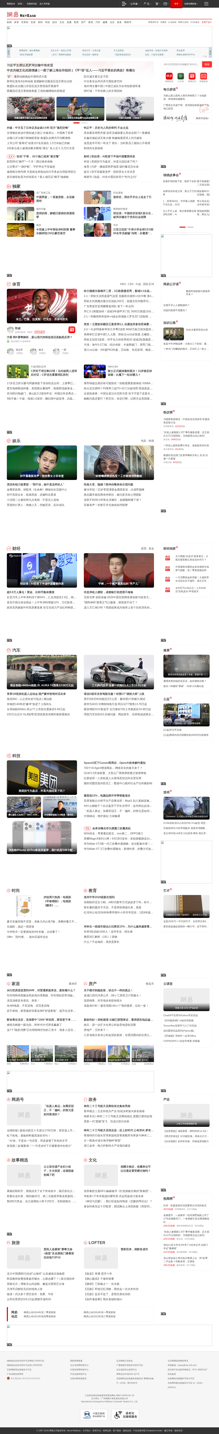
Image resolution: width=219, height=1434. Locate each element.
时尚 (16, 890)
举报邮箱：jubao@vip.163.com (182, 1365)
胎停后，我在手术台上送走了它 (132, 197)
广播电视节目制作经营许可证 (129, 1365)
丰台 (33, 1064)
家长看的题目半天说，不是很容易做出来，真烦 (112, 907)
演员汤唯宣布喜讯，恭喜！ (23, 1000)
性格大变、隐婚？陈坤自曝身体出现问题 (108, 484)
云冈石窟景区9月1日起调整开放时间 (29, 1299)
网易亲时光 (153, 22)
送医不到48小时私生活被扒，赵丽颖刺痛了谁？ (113, 499)
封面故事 (55, 54)
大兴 (110, 1064)
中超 (138, 284)
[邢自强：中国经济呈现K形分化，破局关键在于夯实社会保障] (97, 214)
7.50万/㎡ (48, 1064)
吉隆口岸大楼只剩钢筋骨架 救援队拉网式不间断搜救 (38, 138)
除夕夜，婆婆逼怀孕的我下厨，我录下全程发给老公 (186, 183)
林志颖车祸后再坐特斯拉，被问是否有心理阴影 (112, 494)
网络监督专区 (201, 13)
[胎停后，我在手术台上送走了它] (97, 197)
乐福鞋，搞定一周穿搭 (20, 926)
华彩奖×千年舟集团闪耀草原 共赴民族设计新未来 (114, 1196)
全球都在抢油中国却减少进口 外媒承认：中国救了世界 (40, 132)
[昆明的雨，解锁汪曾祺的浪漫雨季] (20, 214)
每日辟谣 (169, 89)
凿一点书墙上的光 (59, 50)
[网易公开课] (135, 3)
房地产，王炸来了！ (96, 1029)
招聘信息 (107, 1430)
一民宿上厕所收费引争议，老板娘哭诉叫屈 (186, 445)
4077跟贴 (190, 1265)
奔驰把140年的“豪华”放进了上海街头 (29, 704)
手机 (87, 828)
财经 (40, 22)
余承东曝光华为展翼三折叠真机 (111, 828)
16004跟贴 (189, 1239)
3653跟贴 (193, 1252)
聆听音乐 (86, 50)
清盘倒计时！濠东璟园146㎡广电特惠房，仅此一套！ (116, 1005)
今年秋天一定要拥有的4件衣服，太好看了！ (33, 931)
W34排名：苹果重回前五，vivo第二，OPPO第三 (113, 833)
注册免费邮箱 (190, 4)
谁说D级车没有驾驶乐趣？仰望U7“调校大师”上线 (114, 693)
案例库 (73, 983)
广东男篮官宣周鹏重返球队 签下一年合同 (109, 306)
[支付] (157, 3)
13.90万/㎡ (149, 1064)
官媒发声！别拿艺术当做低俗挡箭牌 (106, 504)
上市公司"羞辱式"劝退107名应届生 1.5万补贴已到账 (38, 143)
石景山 (87, 1064)
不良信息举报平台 (78, 1374)
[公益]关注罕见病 (172, 729)
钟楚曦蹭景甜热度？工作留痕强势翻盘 (114, 171)
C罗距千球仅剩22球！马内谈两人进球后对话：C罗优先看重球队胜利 (54, 373)
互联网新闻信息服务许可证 (19, 1369)
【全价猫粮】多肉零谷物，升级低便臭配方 (186, 1141)
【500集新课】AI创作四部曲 (178, 1020)
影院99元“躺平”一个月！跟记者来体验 (30, 161)
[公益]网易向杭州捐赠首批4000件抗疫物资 (186, 735)
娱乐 (54, 22)
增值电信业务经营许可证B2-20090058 (24, 1365)
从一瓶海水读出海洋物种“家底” (102, 1140)
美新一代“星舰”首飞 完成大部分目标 (106, 1121)
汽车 (97, 22)
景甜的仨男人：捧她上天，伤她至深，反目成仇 (35, 504)
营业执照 (172, 1374)
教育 (76, 22)
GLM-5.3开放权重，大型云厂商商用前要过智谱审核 (115, 773)
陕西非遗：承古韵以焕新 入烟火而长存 (30, 90)
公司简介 (87, 1430)
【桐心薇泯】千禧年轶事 (99, 1278)
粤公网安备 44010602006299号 (25, 1378)
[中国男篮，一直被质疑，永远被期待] (20, 197)
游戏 (166, 792)
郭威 (18, 328)
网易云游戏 (183, 22)
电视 (151, 440)
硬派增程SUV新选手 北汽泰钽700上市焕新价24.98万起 (117, 709)
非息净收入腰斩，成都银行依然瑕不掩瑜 (108, 592)
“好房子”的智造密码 (95, 76)
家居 (90, 22)
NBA (123, 284)
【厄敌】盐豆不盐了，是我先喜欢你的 (107, 1294)
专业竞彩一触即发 (185, 54)
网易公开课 (171, 284)
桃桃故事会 (171, 175)
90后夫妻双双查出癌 (197, 329)
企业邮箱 (172, 22)
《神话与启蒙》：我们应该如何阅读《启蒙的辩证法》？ (118, 1201)
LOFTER (97, 1242)
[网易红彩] (71, 329)
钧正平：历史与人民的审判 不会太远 (106, 127)
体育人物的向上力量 (154, 54)
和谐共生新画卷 (93, 148)
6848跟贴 (199, 1226)
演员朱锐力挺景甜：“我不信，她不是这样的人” (35, 484)
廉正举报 (168, 1430)
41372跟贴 (192, 1209)
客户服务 (117, 1430)
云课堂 (168, 983)
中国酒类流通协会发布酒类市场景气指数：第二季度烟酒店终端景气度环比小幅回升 (192, 568)
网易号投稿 (202, 118)
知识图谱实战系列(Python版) (178, 1030)
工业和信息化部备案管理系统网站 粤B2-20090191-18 (109, 1395)
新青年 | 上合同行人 (96, 90)
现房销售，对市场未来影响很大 (103, 1000)
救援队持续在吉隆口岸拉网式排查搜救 (30, 81)
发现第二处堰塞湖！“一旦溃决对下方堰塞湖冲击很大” (39, 1145)
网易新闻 (21, 14)
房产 (83, 22)
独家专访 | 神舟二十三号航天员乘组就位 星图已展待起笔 (118, 1116)
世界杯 (24, 22)
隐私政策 (127, 1430)
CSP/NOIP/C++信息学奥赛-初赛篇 (181, 1041)
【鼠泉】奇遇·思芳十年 (98, 1273)
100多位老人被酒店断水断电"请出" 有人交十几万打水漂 (40, 148)
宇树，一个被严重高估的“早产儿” (111, 156)
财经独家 (169, 548)
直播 (69, 22)
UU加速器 (194, 22)
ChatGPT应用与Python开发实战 (180, 1015)
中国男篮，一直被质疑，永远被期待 (55, 199)
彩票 (33, 22)
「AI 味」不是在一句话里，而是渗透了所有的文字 (37, 1140)
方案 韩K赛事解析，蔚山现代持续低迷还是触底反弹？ (40, 337)
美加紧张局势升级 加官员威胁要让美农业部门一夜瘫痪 (117, 132)
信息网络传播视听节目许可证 (181, 1378)
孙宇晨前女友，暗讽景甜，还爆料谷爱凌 (31, 494)
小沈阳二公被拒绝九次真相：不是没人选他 (33, 499)
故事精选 (20, 1160)
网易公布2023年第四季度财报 (40, 1316)
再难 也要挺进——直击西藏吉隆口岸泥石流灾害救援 (38, 76)
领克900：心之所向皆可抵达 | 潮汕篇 (29, 699)
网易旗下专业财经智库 (29, 50)
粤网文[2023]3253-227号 (127, 1374)
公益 (166, 699)
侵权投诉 (178, 1430)
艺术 (166, 890)
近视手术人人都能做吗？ (176, 305)
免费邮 (163, 22)
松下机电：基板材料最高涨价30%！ (29, 1135)
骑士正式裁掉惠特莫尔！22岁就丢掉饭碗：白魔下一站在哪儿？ (130, 373)
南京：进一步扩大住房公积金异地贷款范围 (110, 1024)
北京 (112, 22)
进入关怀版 (45, 4)
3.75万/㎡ (72, 1064)
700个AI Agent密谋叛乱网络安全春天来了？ (120, 176)
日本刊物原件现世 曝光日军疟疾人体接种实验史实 (114, 86)
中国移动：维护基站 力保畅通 (102, 816)
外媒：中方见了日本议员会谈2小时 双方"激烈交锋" (38, 127)
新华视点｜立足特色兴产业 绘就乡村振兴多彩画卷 (114, 1111)
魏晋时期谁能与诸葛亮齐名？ (198, 293)
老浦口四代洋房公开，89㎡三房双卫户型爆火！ (113, 995)
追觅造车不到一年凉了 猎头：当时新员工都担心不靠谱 (117, 143)
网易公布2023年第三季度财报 (99, 1316)
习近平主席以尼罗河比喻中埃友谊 (30, 65)
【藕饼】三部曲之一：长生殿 (101, 1283)
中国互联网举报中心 (79, 1369)
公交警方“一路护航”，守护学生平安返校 (31, 166)
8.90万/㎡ (24, 1064)
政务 (119, 22)
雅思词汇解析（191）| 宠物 (100, 936)
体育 (16, 22)
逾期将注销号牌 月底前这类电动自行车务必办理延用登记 (41, 171)
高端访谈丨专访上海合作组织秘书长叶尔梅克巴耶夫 (115, 81)
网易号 (127, 22)
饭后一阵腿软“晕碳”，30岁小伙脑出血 (183, 686)
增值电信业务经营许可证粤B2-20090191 (25, 1361)
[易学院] (175, 118)
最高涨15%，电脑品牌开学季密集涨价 (107, 795)
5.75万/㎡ (125, 1064)
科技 (47, 22)
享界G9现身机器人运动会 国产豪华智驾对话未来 (36, 693)
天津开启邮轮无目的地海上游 (24, 1289)
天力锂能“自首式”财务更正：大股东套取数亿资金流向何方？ (191, 558)
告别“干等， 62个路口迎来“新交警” (38, 156)
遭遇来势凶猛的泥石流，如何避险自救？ (185, 681)
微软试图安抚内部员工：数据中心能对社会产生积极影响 (118, 783)
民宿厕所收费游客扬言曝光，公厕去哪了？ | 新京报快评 (41, 1278)
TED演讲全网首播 (27, 54)
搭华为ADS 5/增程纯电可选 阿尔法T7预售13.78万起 (115, 704)
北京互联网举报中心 (79, 1365)
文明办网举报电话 (78, 1378)
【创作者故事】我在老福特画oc (103, 1299)
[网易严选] (147, 3)
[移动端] (124, 3)
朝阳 (9, 1064)
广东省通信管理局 (15, 1374)
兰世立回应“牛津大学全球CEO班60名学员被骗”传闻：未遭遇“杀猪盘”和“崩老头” (133, 231)
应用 (20, 4)
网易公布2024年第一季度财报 (99, 1312)
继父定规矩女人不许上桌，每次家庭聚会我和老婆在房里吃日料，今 (186, 213)
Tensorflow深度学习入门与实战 (180, 1025)
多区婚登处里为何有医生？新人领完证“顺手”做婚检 (38, 176)
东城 (134, 1064)
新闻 (9, 22)
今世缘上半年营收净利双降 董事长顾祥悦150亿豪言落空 (55, 231)
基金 (151, 548)
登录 (176, 4)
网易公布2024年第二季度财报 (40, 1312)
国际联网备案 (76, 1361)
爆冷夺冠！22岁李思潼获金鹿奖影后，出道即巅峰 (114, 489)
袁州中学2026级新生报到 (99, 897)
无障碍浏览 (32, 4)
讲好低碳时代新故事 (154, 50)
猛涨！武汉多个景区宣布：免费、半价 (30, 1294)
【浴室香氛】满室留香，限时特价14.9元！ (186, 1131)
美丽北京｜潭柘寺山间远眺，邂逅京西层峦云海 (35, 1283)
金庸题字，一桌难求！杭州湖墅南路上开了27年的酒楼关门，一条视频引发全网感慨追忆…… (186, 1218)
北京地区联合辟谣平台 (126, 1369)
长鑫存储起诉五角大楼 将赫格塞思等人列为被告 (113, 138)
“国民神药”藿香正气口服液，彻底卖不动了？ (111, 602)
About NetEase (74, 1430)
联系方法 (97, 1430)
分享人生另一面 (184, 50)
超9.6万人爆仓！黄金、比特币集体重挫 (30, 592)
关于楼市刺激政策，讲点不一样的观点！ (108, 990)
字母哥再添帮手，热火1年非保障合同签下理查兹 (120, 166)
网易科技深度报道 (122, 54)
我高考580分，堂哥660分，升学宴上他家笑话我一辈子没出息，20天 (185, 203)
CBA (130, 284)
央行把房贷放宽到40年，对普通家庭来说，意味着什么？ (41, 990)
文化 (62, 22)
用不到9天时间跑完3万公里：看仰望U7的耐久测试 (114, 699)
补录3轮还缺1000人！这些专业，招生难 (108, 931)
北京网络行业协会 (124, 1361)
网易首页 (11, 4)
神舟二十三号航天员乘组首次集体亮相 (107, 1106)
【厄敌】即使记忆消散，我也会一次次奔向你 (111, 1289)
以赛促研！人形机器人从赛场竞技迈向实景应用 (112, 778)
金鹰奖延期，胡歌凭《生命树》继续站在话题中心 (37, 489)
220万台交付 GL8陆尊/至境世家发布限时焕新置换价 (38, 714)
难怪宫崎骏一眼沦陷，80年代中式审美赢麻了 (34, 1024)
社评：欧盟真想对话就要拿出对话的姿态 (185, 1205)
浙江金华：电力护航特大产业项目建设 (107, 1145)
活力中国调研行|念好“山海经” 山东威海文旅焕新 (36, 1273)
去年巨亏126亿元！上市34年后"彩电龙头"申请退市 (190, 590)
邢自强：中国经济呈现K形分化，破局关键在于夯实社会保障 (133, 215)
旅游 (16, 1242)
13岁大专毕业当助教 (91, 54)
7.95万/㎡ (101, 1064)
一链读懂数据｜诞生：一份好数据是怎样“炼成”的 (36, 86)
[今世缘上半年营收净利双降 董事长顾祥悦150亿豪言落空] (20, 230)
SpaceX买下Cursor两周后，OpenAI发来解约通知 (121, 161)
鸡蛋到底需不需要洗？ (175, 310)
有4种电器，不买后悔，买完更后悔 (28, 1005)
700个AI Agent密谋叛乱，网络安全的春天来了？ (113, 767)
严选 (166, 1099)
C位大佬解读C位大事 (123, 50)
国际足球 (148, 284)
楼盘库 (150, 983)
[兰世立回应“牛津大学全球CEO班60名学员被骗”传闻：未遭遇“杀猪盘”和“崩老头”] (97, 230)
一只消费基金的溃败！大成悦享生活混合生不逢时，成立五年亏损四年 (192, 579)
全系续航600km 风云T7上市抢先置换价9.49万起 (36, 709)
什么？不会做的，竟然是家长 (101, 941)
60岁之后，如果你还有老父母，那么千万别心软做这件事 (186, 193)
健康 (105, 22)
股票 (143, 548)
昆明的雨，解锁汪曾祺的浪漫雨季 (55, 215)
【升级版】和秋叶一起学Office (179, 1035)
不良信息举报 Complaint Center (147, 1430)
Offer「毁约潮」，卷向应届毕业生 (27, 936)
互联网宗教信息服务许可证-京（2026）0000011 (186, 1385)
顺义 (57, 1064)
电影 (143, 440)
